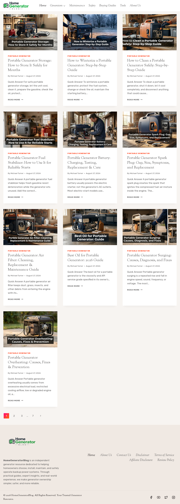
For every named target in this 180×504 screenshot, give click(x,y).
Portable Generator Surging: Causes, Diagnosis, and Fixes (149, 258)
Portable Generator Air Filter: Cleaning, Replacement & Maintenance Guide (26, 262)
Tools (123, 6)
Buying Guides (107, 6)
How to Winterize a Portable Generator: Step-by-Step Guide (89, 65)
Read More (15, 99)
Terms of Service (164, 455)
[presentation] (30, 32)
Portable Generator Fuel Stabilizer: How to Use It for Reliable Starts (29, 162)
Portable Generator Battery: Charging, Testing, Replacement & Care (89, 162)
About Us (135, 6)
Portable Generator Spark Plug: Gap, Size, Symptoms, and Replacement (148, 162)
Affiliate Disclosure (141, 460)
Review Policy (166, 460)
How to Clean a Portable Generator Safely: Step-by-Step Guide (148, 65)
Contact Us (124, 455)
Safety (92, 6)
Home (42, 6)
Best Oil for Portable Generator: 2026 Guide (85, 258)
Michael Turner (17, 76)
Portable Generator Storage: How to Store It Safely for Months (29, 65)
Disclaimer (142, 455)
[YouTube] (159, 497)
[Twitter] (166, 497)
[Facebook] (151, 497)
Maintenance (77, 6)
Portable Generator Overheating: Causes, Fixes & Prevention (29, 362)
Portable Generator (19, 56)
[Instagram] (173, 497)
